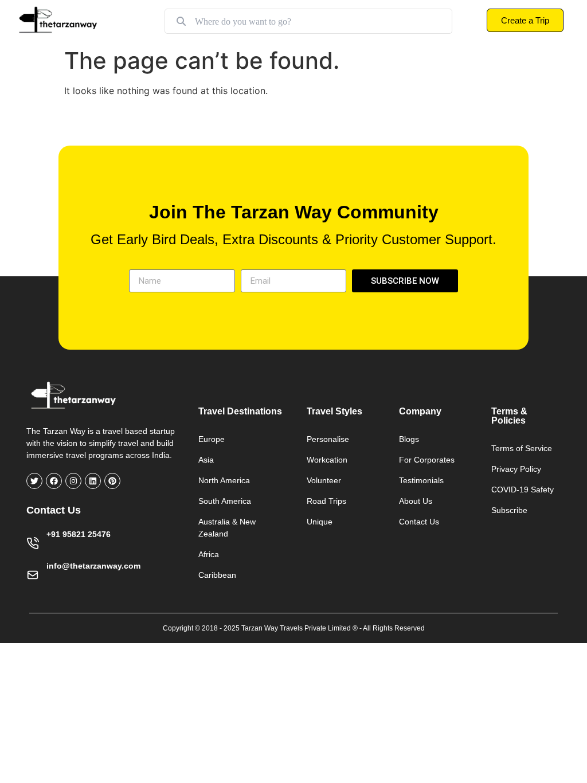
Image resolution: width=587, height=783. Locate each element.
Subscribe (509, 510)
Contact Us (419, 521)
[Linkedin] (93, 481)
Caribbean (217, 575)
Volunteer (324, 480)
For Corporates (427, 459)
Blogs (409, 439)
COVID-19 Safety (522, 489)
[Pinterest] (112, 481)
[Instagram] (73, 481)
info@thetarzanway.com (93, 565)
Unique (319, 521)
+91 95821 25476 (78, 534)
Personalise (328, 439)
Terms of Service (521, 448)
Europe (211, 439)
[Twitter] (34, 481)
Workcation (327, 459)
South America (224, 501)
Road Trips (326, 501)
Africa (208, 554)
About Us (415, 501)
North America (224, 480)
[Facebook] (54, 481)
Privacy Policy (516, 468)
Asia (206, 459)
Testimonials (421, 480)
